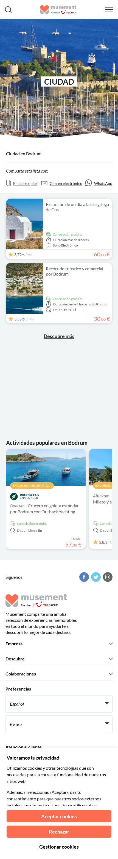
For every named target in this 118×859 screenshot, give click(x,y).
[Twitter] (95, 577)
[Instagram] (107, 577)
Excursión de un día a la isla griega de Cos (77, 207)
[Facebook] (83, 577)
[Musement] (58, 9)
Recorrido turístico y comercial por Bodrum (74, 271)
